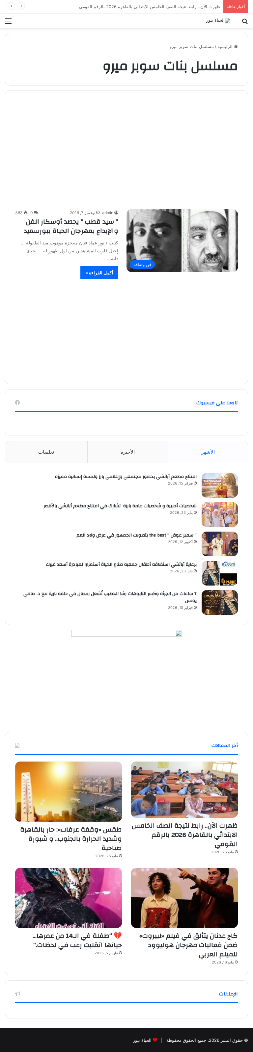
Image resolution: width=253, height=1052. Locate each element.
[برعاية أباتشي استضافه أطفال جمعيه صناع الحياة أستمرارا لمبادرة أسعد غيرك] (220, 573)
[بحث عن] (244, 23)
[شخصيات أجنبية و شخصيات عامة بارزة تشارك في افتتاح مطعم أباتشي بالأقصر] (220, 514)
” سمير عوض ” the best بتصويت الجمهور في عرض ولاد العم (136, 535)
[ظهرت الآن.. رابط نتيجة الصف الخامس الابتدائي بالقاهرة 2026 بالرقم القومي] (184, 790)
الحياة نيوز (142, 1040)
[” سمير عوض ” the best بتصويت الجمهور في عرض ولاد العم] (220, 544)
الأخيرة (128, 452)
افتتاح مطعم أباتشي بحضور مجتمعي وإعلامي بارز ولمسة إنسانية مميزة (126, 476)
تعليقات (46, 452)
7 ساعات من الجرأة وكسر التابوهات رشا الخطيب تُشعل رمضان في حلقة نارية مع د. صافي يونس (110, 597)
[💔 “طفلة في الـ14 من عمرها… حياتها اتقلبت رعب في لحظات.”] (68, 898)
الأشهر (208, 452)
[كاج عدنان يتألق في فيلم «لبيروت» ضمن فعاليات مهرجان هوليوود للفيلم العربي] (184, 898)
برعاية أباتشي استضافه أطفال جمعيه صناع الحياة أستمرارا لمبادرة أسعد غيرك (120, 564)
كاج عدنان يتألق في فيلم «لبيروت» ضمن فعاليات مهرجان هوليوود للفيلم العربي (188, 945)
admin (107, 212)
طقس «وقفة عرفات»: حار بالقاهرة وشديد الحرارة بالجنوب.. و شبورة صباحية (71, 838)
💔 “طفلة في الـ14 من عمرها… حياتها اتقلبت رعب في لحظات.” (77, 940)
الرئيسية (225, 46)
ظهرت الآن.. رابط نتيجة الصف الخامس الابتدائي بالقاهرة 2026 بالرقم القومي (185, 834)
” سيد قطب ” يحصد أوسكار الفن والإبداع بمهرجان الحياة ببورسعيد (71, 226)
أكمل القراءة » (99, 272)
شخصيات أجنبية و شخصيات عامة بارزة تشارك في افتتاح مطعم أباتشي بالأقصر (120, 506)
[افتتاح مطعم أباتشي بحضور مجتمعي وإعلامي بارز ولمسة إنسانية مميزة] (220, 485)
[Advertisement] (126, 153)
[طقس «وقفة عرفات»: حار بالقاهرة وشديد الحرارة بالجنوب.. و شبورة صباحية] (68, 792)
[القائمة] (8, 23)
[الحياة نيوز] (218, 20)
